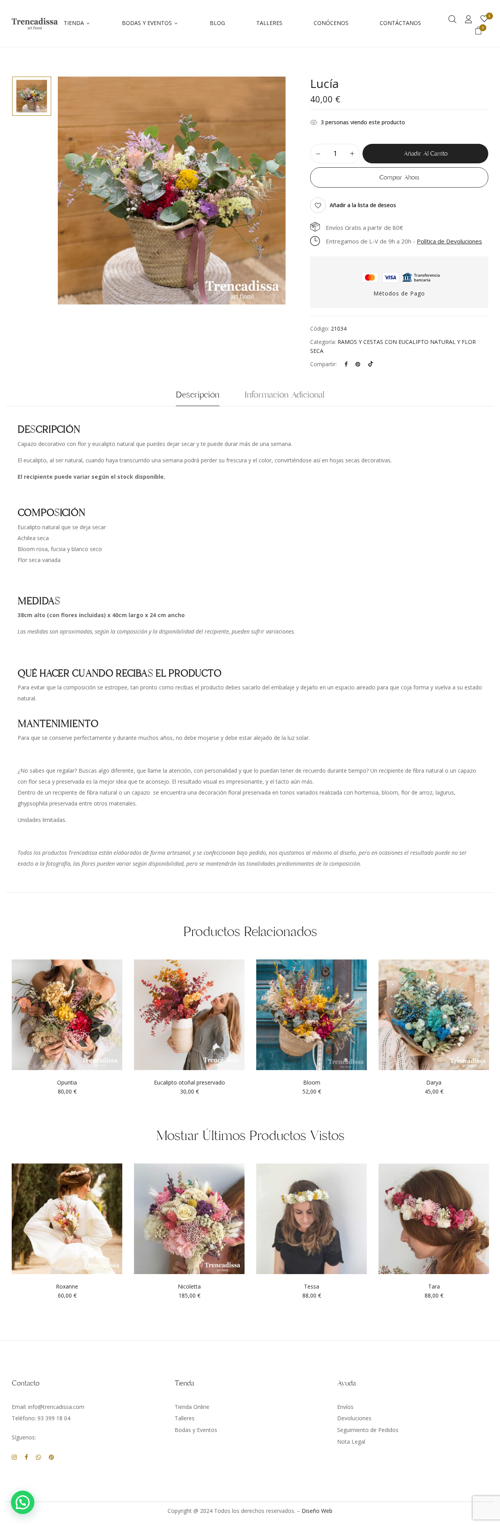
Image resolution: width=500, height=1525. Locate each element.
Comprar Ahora (399, 177)
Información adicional (285, 395)
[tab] (198, 397)
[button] (478, 32)
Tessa (311, 1286)
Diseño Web (317, 1510)
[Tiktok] (370, 364)
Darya (433, 1082)
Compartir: (323, 364)
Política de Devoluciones (449, 241)
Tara (434, 1286)
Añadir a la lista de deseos (363, 205)
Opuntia (67, 1082)
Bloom (311, 1082)
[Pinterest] (357, 364)
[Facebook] (346, 364)
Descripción (198, 395)
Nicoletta (189, 1286)
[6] (484, 19)
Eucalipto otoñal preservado (189, 1082)
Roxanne (67, 1286)
